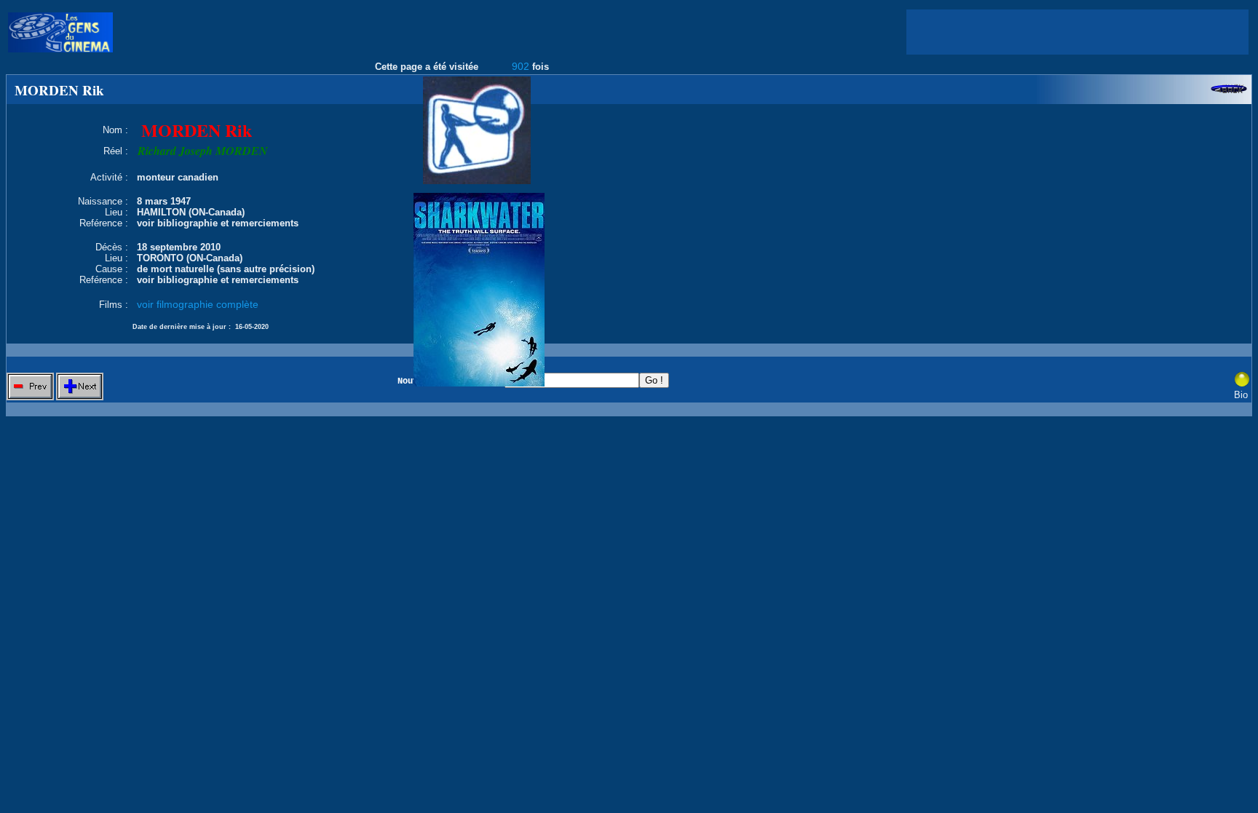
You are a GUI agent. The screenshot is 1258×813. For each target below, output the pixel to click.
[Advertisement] (1077, 32)
